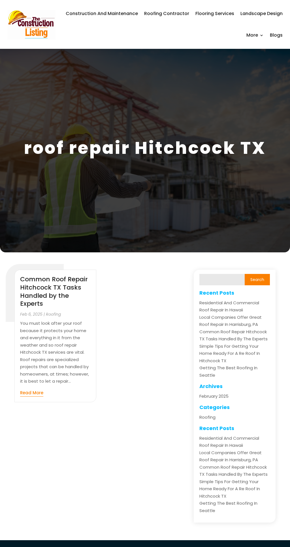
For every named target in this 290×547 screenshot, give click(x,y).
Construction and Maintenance (102, 13)
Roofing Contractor (166, 13)
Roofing (53, 314)
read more (31, 393)
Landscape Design (261, 13)
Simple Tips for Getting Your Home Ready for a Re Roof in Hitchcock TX (229, 353)
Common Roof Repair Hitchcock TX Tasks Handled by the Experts (54, 291)
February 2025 (214, 396)
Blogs (276, 35)
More (252, 35)
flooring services (214, 13)
